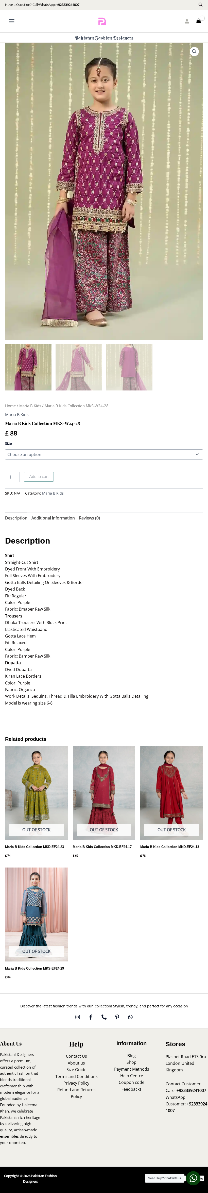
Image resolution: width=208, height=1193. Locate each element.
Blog (131, 1055)
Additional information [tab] (53, 518)
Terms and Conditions (76, 1076)
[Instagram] (77, 1017)
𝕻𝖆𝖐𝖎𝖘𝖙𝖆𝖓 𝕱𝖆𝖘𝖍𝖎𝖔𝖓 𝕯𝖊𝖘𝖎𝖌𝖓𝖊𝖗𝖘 (104, 37)
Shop (131, 1062)
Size (8, 443)
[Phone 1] (104, 1017)
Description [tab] (16, 518)
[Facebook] (91, 1017)
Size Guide (76, 1069)
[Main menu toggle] (11, 21)
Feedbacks (132, 1089)
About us (76, 1063)
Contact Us (76, 1056)
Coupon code (131, 1082)
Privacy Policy (76, 1083)
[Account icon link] (187, 21)
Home (10, 405)
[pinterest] (117, 1017)
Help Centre (131, 1075)
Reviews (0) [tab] (89, 518)
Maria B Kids (30, 405)
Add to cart (38, 477)
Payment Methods (131, 1069)
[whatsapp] (130, 1017)
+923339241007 (67, 4)
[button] (200, 5)
